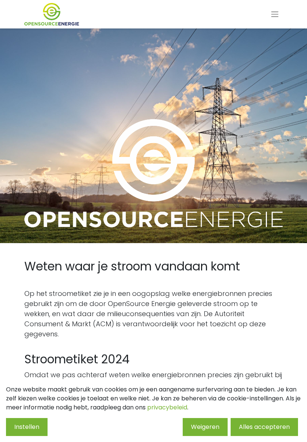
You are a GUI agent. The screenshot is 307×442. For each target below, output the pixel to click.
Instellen (26, 427)
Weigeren (205, 427)
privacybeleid (167, 407)
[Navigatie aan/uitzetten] (275, 14)
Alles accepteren (264, 427)
